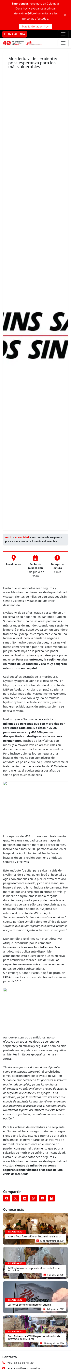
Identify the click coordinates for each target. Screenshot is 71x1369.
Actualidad (22, 537)
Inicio (8, 537)
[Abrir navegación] (63, 34)
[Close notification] (64, 15)
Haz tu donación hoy (35, 26)
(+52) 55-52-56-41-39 (20, 1362)
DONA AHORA (14, 34)
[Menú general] (63, 43)
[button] (6, 1198)
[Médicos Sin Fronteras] (22, 43)
